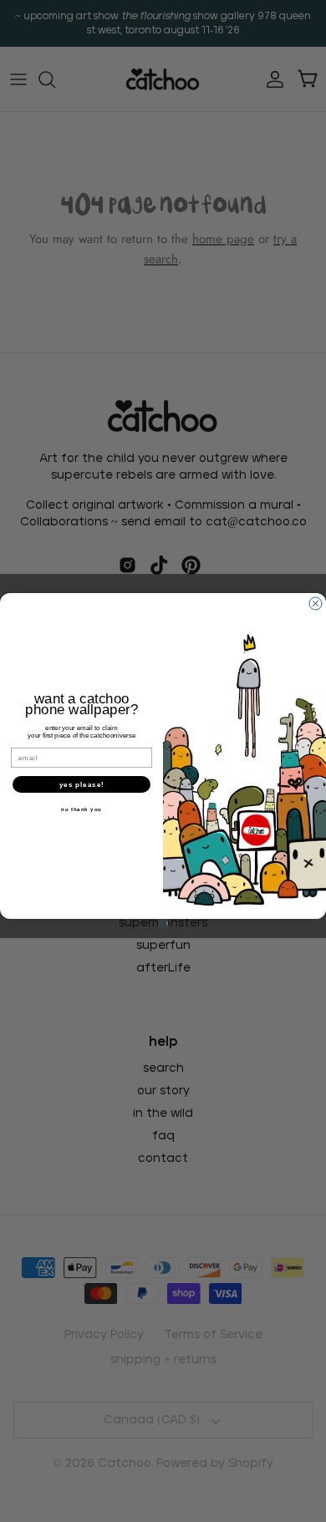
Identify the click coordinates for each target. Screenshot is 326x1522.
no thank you (81, 809)
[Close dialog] (315, 603)
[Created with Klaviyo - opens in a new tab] (163, 924)
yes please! (81, 784)
